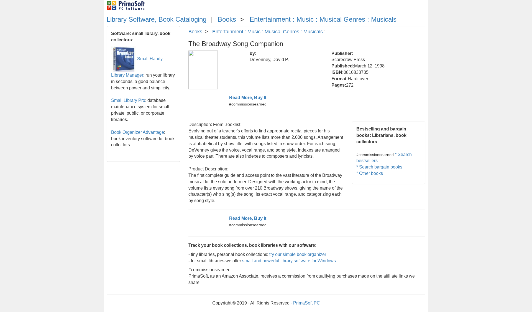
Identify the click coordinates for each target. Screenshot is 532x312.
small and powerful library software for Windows (289, 260)
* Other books (369, 173)
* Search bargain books (379, 167)
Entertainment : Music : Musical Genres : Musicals (323, 19)
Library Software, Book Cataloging (156, 19)
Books (227, 19)
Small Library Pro (128, 100)
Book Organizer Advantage (137, 132)
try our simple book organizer (297, 254)
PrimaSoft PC (306, 303)
